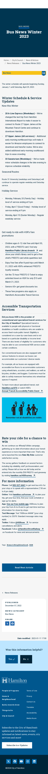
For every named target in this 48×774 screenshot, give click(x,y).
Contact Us (31, 702)
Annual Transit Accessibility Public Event (20, 391)
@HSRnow (20, 522)
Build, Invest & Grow (10, 705)
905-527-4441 (18, 485)
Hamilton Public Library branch (20, 250)
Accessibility (32, 713)
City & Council (17, 60)
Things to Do (7, 710)
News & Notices (32, 60)
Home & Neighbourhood (8, 697)
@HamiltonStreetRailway (29, 529)
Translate (30, 707)
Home (6, 60)
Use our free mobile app (18, 504)
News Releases (13, 63)
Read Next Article (24, 567)
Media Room (32, 718)
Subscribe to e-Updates (17, 745)
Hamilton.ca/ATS (9, 388)
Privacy (29, 696)
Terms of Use (32, 691)
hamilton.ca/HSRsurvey (21, 475)
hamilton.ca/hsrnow (22, 494)
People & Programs (10, 691)
